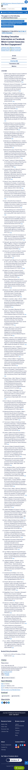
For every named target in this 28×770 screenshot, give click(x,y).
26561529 (6, 673)
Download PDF (6, 695)
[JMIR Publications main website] (14, 4)
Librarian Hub (4, 731)
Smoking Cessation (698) (7, 26)
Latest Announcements (19, 725)
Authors (17, 728)
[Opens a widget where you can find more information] (19, 768)
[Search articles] (24, 9)
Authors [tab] (14, 58)
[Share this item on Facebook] (6, 703)
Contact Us (4, 747)
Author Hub (4, 724)
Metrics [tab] (14, 66)
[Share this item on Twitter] (4, 703)
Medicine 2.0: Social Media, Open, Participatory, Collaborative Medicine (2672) (12, 24)
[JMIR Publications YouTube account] (25, 745)
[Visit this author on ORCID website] (15, 47)
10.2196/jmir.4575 (7, 671)
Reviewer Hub (5, 729)
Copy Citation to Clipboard (8, 677)
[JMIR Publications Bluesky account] (16, 745)
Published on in (14, 32)
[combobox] (14, 9)
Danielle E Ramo (5, 50)
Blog (16, 735)
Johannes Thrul (5, 47)
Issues (17, 733)
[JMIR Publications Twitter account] (18, 745)
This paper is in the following (10, 17)
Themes (17, 730)
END (2, 683)
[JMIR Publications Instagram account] (16, 747)
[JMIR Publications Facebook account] (20, 745)
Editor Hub (4, 726)
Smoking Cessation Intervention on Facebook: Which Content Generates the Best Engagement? (13, 40)
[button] (26, 2)
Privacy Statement (6, 745)
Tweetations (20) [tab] (14, 63)
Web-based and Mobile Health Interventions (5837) (13, 21)
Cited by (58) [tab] (14, 61)
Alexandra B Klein (5, 49)
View (22, 81)
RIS (2, 687)
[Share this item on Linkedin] (9, 703)
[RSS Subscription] (18, 747)
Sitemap (3, 749)
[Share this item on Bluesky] (2, 703)
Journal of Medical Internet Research (12, 12)
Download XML (16, 695)
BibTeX (3, 685)
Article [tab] (14, 55)
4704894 (7, 675)
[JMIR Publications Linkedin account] (23, 745)
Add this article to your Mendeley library (10, 689)
